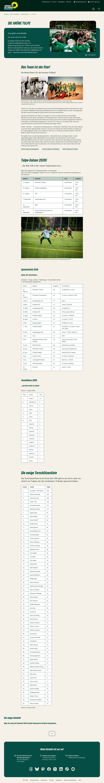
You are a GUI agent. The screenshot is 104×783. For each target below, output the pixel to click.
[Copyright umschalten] (94, 50)
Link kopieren (92, 55)
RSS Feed (25, 780)
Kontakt (68, 2)
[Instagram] (55, 769)
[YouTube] (73, 769)
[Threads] (31, 769)
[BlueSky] (37, 769)
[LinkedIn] (61, 769)
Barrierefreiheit (34, 780)
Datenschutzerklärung (70, 780)
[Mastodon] (43, 769)
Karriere (54, 2)
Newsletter (61, 2)
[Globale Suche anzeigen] (93, 9)
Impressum (44, 780)
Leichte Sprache (95, 2)
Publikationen (46, 2)
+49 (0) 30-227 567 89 (48, 757)
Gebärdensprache (81, 2)
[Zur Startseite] (11, 6)
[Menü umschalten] (98, 9)
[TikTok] (67, 769)
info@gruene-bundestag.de (76, 757)
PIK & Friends (36, 323)
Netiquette (59, 780)
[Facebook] (49, 769)
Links (79, 780)
